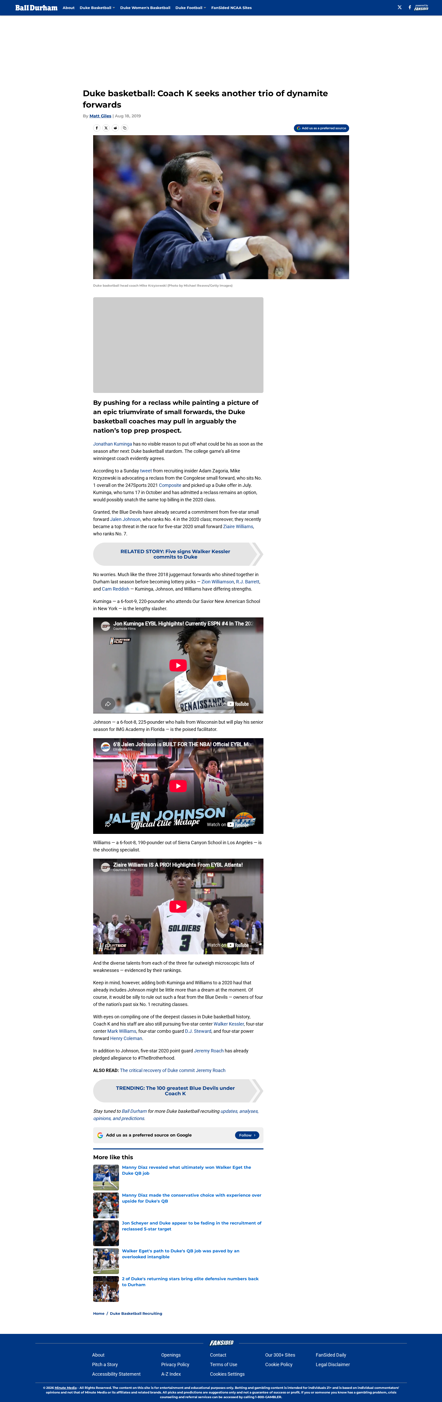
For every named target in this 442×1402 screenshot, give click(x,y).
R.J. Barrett (247, 581)
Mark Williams (121, 1031)
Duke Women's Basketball (145, 7)
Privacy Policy (175, 1364)
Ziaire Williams (238, 526)
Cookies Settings (227, 1374)
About (69, 7)
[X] (400, 7)
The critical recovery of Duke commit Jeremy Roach (173, 1070)
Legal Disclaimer (333, 1364)
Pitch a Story (105, 1364)
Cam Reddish (115, 589)
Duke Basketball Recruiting (136, 1313)
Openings (171, 1355)
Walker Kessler (229, 1024)
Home (99, 1313)
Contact (218, 1355)
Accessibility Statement (116, 1374)
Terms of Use (223, 1364)
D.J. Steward (198, 1031)
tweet (146, 470)
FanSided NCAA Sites (231, 7)
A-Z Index (171, 1374)
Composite (170, 485)
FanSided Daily (331, 1355)
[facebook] (410, 7)
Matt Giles (100, 116)
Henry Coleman (126, 1038)
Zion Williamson (218, 581)
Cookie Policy (279, 1364)
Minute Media (66, 1388)
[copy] (124, 128)
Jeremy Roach (209, 1050)
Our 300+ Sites (280, 1355)
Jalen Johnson (125, 519)
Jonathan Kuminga (112, 444)
